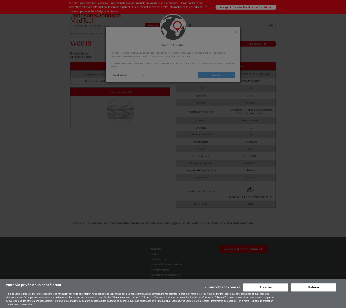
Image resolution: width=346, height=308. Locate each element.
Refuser (313, 287)
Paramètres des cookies (223, 287)
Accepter (266, 287)
